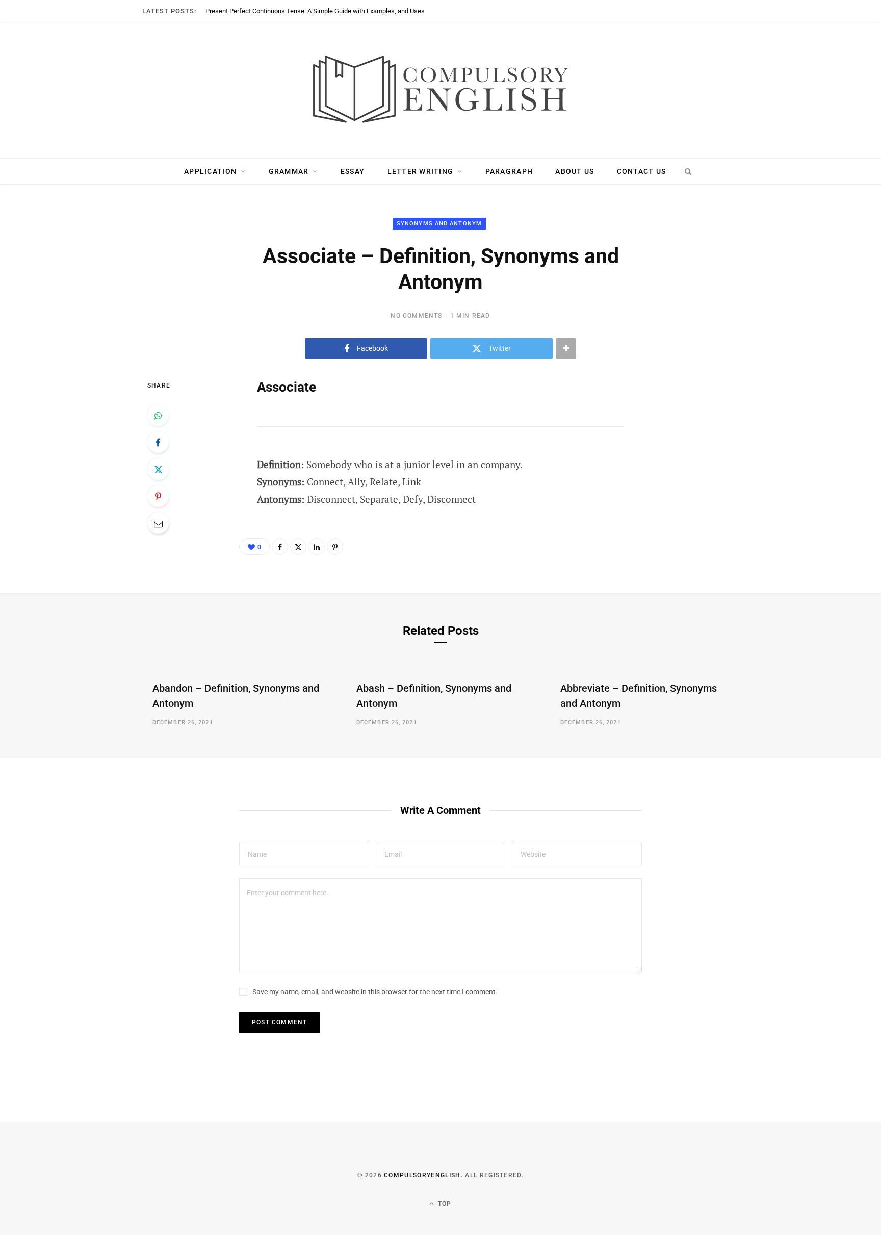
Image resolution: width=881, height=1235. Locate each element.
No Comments (416, 315)
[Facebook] (158, 442)
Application (210, 171)
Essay (353, 171)
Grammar (289, 171)
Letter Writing (420, 171)
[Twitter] (158, 469)
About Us (574, 171)
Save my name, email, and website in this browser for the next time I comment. (375, 992)
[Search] (688, 171)
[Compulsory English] (440, 90)
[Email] (158, 523)
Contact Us (641, 171)
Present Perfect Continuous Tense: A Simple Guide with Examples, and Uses (315, 11)
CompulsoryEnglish (422, 1175)
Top (444, 1203)
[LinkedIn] (316, 546)
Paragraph (509, 171)
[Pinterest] (158, 496)
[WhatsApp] (158, 415)
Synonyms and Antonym (439, 223)
